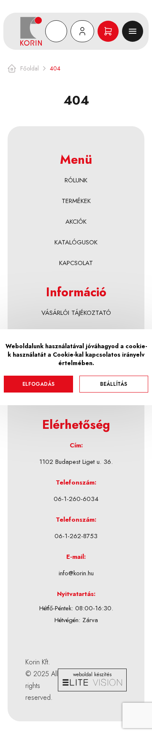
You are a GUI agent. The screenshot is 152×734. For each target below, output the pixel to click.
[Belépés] (82, 31)
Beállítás (113, 384)
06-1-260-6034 (76, 499)
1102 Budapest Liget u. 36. (76, 461)
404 (55, 68)
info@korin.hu (76, 573)
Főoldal (29, 68)
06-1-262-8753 (76, 536)
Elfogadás (38, 384)
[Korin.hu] (31, 31)
